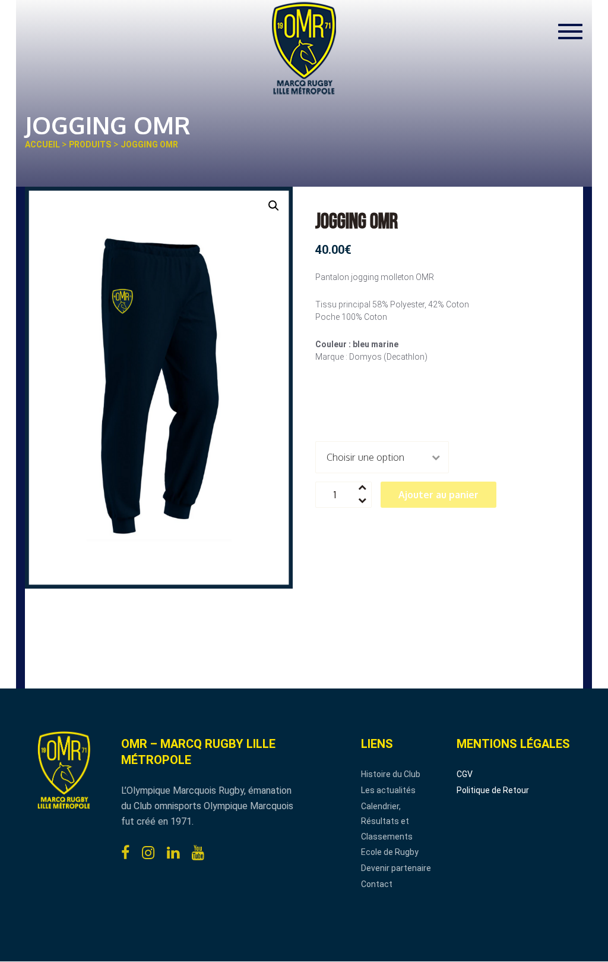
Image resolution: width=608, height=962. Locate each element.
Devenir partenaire (396, 868)
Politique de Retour (493, 790)
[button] (273, 205)
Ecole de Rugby (390, 852)
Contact (376, 884)
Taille (329, 410)
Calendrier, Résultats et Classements (387, 821)
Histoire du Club (390, 774)
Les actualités (388, 790)
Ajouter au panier (438, 495)
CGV (465, 774)
